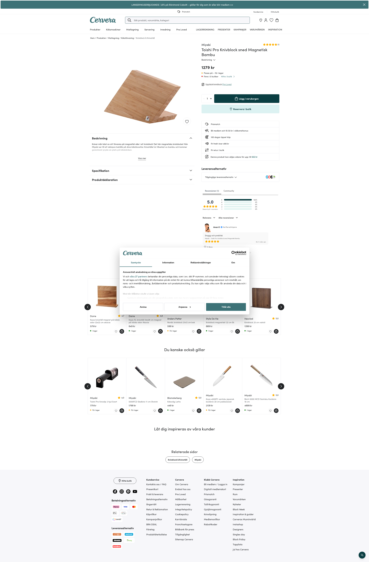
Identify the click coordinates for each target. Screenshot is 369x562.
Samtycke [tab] (136, 262)
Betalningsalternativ (156, 499)
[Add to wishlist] (187, 121)
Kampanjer (240, 29)
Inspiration (275, 29)
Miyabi (198, 459)
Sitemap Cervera (184, 539)
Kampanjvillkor (154, 519)
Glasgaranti (210, 499)
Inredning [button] (165, 29)
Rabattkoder (210, 524)
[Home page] (103, 21)
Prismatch (209, 494)
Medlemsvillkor (212, 519)
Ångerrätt (151, 504)
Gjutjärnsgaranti (212, 509)
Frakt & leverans (154, 494)
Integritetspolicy (183, 509)
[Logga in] (266, 20)
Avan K (216, 227)
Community (229, 190)
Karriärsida (181, 519)
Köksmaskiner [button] (113, 29)
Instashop (238, 524)
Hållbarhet (180, 499)
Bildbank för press (184, 529)
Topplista (237, 544)
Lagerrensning (205, 29)
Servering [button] (149, 29)
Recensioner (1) (212, 190)
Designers (238, 529)
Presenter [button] (224, 29)
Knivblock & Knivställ (177, 459)
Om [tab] (233, 262)
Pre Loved (181, 29)
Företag (150, 529)
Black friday (239, 539)
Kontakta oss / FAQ (156, 484)
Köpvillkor (151, 514)
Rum (235, 494)
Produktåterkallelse (156, 534)
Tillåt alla (226, 307)
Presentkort (152, 489)
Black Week (239, 509)
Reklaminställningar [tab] (201, 262)
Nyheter (237, 504)
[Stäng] (364, 4)
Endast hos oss (182, 489)
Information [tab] (168, 262)
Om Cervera (181, 484)
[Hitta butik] (260, 20)
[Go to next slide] (281, 307)
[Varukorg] (277, 20)
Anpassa (182, 307)
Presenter (238, 489)
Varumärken (257, 29)
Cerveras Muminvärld (244, 519)
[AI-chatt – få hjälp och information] (362, 555)
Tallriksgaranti (211, 504)
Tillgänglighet (182, 534)
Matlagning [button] (132, 29)
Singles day (239, 534)
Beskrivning (207, 59)
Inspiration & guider (243, 514)
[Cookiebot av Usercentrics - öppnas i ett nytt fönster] (233, 253)
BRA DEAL (151, 524)
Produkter (95, 29)
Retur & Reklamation (157, 509)
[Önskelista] (271, 20)
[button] (129, 20)
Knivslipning (210, 514)
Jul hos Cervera (241, 549)
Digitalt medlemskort (215, 489)
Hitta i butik (226, 76)
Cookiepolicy (182, 514)
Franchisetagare (183, 524)
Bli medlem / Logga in (215, 484)
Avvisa (143, 307)
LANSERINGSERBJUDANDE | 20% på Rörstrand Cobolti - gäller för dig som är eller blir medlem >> (182, 4)
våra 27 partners (138, 276)
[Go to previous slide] (87, 307)
